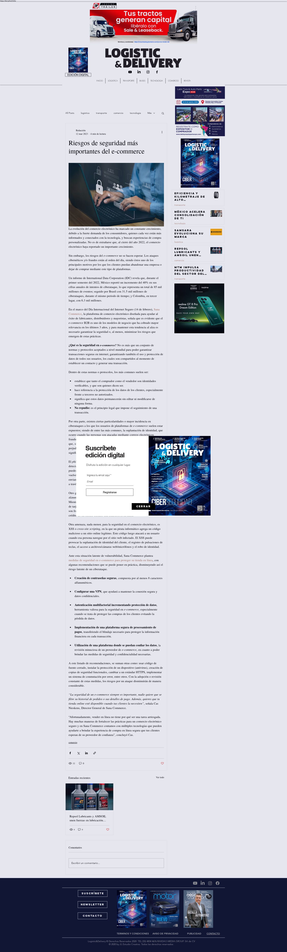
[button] (143, 506)
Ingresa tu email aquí (98, 475)
